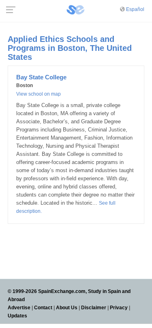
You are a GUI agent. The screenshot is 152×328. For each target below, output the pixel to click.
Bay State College (41, 77)
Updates (17, 316)
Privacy (119, 308)
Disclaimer (93, 308)
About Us (66, 308)
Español (135, 9)
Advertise (19, 308)
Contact (43, 308)
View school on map (38, 94)
